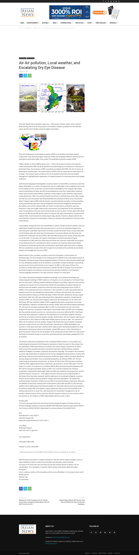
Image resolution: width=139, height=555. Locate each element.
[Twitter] (106, 1)
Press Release (27, 28)
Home (20, 28)
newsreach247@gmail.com (61, 537)
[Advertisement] (69, 43)
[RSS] (119, 1)
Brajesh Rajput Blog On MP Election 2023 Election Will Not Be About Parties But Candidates (72, 502)
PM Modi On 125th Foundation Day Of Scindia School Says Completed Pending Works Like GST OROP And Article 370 (34, 502)
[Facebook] (103, 1)
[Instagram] (108, 1)
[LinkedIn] (111, 1)
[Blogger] (116, 1)
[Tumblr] (114, 1)
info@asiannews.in (51, 543)
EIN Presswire (36, 28)
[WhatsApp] (29, 76)
